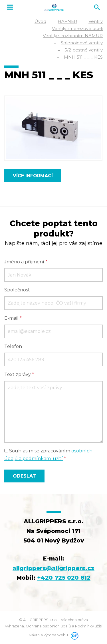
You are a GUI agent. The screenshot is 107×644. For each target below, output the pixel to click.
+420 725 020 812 (63, 577)
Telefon (13, 346)
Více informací (33, 175)
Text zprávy (19, 374)
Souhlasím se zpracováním (48, 454)
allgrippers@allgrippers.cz (53, 568)
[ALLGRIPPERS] (54, 7)
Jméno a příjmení (25, 262)
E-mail (13, 318)
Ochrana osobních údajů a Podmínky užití (64, 626)
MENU (10, 7)
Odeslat (24, 476)
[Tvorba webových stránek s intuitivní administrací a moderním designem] (73, 635)
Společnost (17, 290)
